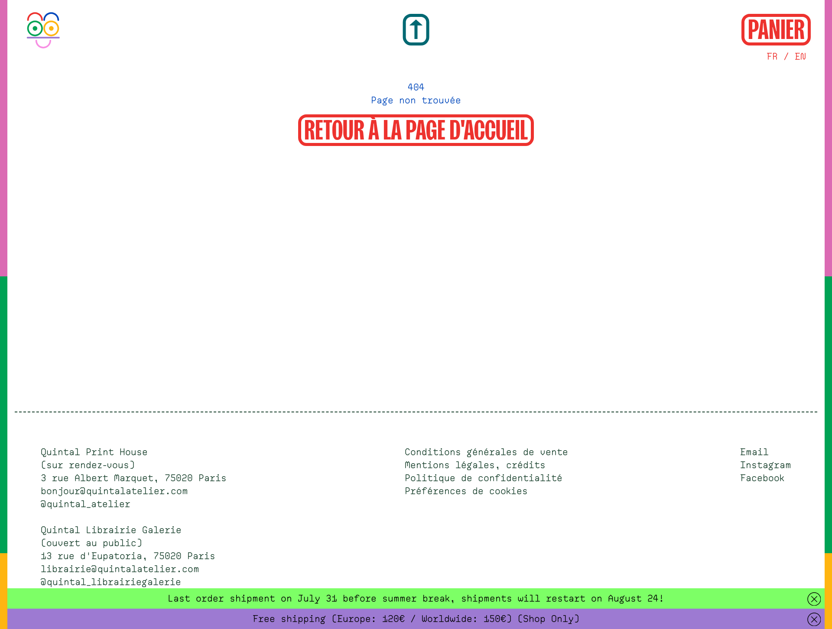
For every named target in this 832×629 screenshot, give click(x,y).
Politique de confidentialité (483, 478)
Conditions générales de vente (486, 452)
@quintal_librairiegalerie (111, 582)
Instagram (765, 465)
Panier (776, 28)
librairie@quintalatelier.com (120, 569)
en (800, 57)
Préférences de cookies (466, 491)
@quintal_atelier (85, 504)
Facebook (762, 478)
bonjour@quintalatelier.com (114, 491)
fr (772, 57)
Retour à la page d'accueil (416, 128)
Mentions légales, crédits (475, 465)
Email (754, 452)
